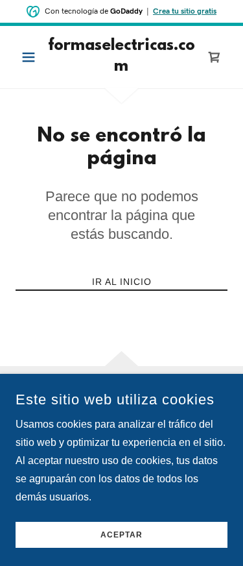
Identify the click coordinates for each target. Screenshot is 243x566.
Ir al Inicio (122, 282)
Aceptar (121, 534)
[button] (31, 57)
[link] (121, 57)
